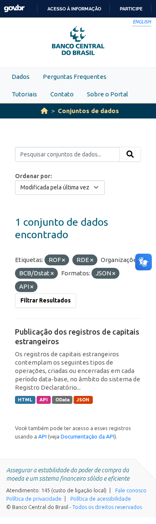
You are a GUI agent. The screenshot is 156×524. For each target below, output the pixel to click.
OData (62, 399)
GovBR (14, 9)
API (44, 399)
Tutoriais (24, 94)
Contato (62, 94)
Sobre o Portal (107, 94)
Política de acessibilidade (100, 498)
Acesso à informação (74, 9)
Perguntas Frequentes (74, 76)
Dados (21, 76)
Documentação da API (87, 436)
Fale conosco (130, 490)
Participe (131, 9)
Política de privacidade (34, 498)
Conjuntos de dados (88, 110)
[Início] (44, 110)
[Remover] (63, 260)
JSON (83, 399)
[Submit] (130, 154)
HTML (25, 399)
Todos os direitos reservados (107, 507)
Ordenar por (32, 176)
